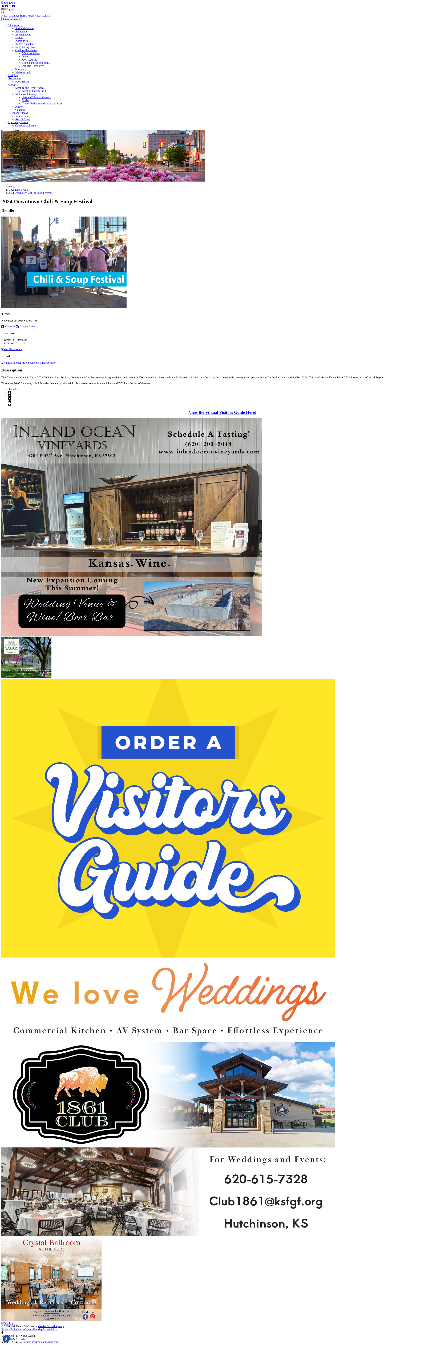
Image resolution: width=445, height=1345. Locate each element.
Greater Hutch (33, 15)
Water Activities (31, 53)
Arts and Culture (24, 28)
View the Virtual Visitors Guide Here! (222, 412)
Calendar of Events (25, 125)
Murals (19, 37)
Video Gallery (23, 116)
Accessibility (50, 1329)
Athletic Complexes (33, 65)
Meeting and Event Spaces (29, 87)
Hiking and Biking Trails (36, 62)
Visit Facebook (48, 362)
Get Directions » (12, 349)
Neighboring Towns (26, 47)
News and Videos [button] (18, 112)
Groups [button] (12, 84)
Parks (25, 56)
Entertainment (23, 34)
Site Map (38, 1329)
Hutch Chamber (10, 15)
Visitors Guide (23, 72)
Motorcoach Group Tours (29, 94)
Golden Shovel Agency (51, 1326)
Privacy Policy (9, 1329)
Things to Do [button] (15, 25)
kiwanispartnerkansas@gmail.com (20, 362)
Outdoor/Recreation (26, 50)
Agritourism (22, 40)
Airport (19, 106)
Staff (22, 15)
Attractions (21, 31)
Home (20, 1329)
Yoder (25, 100)
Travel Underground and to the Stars (42, 103)
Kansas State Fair (24, 43)
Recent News (22, 119)
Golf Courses (29, 59)
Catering (20, 109)
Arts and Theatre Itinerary (36, 97)
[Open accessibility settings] (6, 1338)
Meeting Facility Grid (34, 90)
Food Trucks (22, 81)
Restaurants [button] (14, 78)
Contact (46, 15)
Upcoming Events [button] (18, 122)
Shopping (20, 69)
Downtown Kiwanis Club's (21, 377)
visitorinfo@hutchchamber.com (41, 1341)
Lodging (13, 75)
